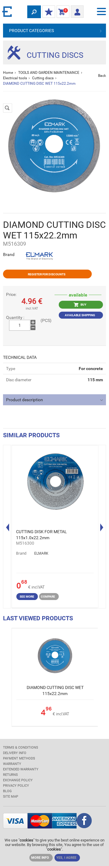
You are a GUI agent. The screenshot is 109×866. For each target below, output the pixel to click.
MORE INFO (40, 858)
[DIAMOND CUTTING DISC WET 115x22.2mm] (54, 145)
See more (27, 596)
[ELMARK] (8, 11)
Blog (7, 791)
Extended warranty (20, 769)
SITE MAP (10, 797)
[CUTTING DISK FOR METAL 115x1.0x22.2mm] (55, 482)
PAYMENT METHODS (19, 758)
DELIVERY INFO (14, 753)
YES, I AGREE (66, 858)
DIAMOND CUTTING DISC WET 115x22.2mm (55, 690)
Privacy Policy (16, 786)
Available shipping (80, 315)
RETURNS (10, 775)
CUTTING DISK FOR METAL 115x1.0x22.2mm (41, 534)
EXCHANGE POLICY (18, 780)
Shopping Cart (61, 12)
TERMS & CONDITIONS (20, 748)
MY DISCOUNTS (49, 12)
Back (102, 76)
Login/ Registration (77, 10)
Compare (48, 596)
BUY (83, 304)
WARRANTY (12, 764)
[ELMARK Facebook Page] (84, 821)
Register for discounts (46, 274)
